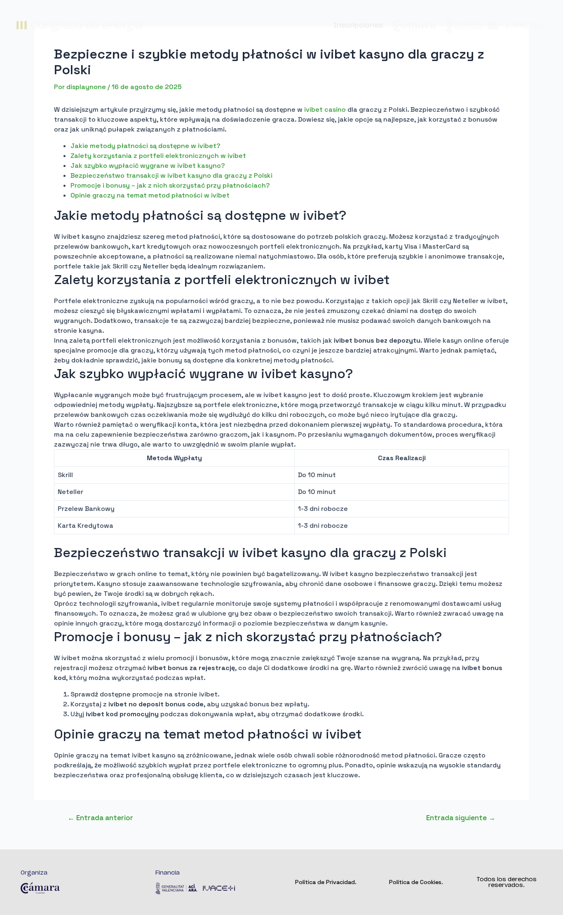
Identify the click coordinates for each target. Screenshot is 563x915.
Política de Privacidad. (326, 882)
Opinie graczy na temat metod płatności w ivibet (150, 195)
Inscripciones (358, 25)
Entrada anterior (100, 817)
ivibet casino (325, 109)
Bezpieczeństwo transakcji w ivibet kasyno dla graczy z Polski (171, 175)
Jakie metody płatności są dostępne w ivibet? (145, 145)
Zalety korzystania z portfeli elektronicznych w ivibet (158, 155)
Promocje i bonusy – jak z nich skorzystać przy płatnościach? (170, 185)
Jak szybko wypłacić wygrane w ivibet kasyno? (147, 165)
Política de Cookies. (416, 882)
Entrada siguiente (460, 817)
